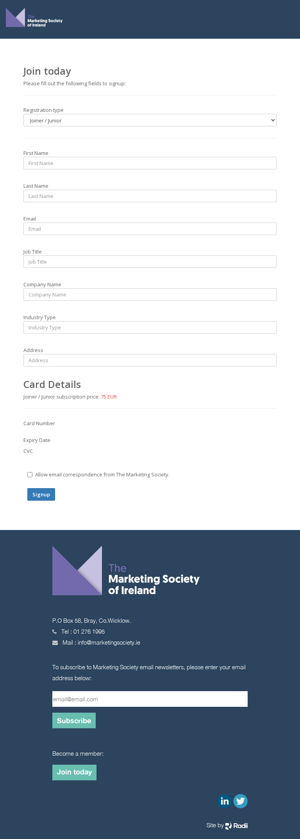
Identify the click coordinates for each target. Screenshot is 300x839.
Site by (216, 824)
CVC (28, 451)
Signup (41, 494)
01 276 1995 (89, 631)
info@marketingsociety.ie (109, 642)
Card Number (39, 423)
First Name (35, 152)
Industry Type (39, 317)
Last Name (35, 185)
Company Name (42, 284)
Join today (74, 771)
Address (33, 350)
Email (29, 218)
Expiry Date (36, 440)
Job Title (32, 251)
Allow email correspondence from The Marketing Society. (102, 474)
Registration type (43, 109)
